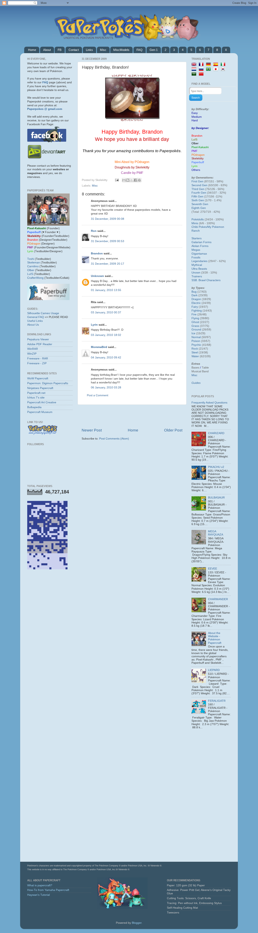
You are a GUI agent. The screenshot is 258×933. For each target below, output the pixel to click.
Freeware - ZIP (37, 363)
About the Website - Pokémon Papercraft (214, 638)
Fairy (194, 306)
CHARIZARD (216, 433)
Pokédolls (197, 219)
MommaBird (99, 347)
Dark (194, 295)
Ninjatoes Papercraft (40, 388)
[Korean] (224, 69)
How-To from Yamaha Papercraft (48, 890)
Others (195, 169)
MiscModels (121, 50)
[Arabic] (194, 74)
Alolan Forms (199, 246)
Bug (194, 291)
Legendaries (199, 261)
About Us (33, 324)
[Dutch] (194, 69)
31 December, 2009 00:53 (107, 241)
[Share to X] (132, 180)
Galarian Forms (201, 242)
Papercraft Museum (39, 412)
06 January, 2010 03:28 (106, 387)
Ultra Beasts (199, 268)
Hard (194, 120)
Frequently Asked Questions (209, 402)
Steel (194, 352)
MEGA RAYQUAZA (215, 533)
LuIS (30, 274)
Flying (195, 318)
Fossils (195, 257)
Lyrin (94, 324)
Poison (195, 341)
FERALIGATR (217, 700)
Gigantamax (199, 253)
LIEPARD (214, 670)
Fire (194, 314)
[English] (194, 64)
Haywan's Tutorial (38, 894)
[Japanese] (216, 69)
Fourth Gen (198, 192)
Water (195, 356)
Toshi (30, 258)
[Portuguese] (209, 69)
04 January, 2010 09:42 (106, 357)
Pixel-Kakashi (200, 147)
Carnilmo (33, 266)
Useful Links (35, 320)
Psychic (196, 344)
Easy (194, 113)
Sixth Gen (197, 200)
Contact (74, 50)
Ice (193, 333)
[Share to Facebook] (135, 180)
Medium (196, 116)
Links (89, 50)
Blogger (136, 922)
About (47, 50)
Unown (195, 272)
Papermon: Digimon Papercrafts (47, 383)
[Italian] (224, 64)
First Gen (197, 181)
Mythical (196, 264)
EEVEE (212, 568)
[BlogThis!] (128, 180)
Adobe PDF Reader (39, 344)
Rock (194, 348)
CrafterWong (35, 277)
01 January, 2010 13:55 (106, 290)
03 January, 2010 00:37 (106, 312)
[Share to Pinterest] (139, 180)
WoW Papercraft (37, 378)
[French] (202, 64)
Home (32, 50)
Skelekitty (197, 158)
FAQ (139, 50)
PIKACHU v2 (216, 467)
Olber (30, 270)
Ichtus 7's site (36, 397)
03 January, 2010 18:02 (106, 334)
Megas (195, 249)
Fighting (196, 310)
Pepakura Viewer (38, 339)
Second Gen (199, 185)
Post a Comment (97, 395)
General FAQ (35, 317)
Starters (196, 238)
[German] (209, 64)
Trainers (196, 276)
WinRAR (32, 348)
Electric (196, 302)
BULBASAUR (216, 497)
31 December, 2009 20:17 (107, 263)
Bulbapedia (34, 407)
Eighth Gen (198, 208)
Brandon (97, 253)
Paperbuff (197, 162)
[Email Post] (117, 180)
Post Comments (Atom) (114, 438)
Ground (196, 329)
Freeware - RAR (37, 358)
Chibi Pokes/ (199, 226)
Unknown (97, 276)
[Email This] (124, 180)
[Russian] (202, 69)
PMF (194, 151)
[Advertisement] (132, 416)
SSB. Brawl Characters (206, 280)
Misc (103, 50)
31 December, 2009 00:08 (107, 218)
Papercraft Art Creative (41, 402)
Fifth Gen (197, 196)
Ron (94, 230)
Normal (196, 337)
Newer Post (92, 430)
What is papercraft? (39, 885)
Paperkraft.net (36, 392)
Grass (195, 325)
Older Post (173, 430)
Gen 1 (154, 50)
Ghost (195, 322)
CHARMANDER (218, 599)
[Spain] (216, 64)
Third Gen (197, 189)
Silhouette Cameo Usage (43, 313)
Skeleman (33, 262)
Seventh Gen (199, 204)
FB (59, 50)
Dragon (196, 299)
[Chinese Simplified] (202, 74)
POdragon (198, 154)
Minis (194, 223)
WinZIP (31, 353)
